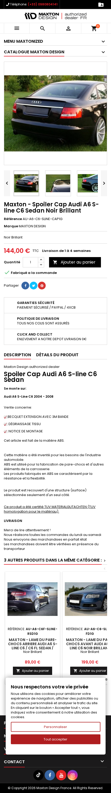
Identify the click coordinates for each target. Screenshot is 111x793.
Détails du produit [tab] (57, 355)
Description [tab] (17, 355)
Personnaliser (55, 726)
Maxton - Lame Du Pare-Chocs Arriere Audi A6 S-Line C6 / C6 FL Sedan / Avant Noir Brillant (32, 646)
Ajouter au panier (74, 262)
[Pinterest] (42, 285)
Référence (13, 219)
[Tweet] (33, 285)
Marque (11, 226)
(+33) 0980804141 (43, 4)
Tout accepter (55, 739)
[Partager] (25, 285)
